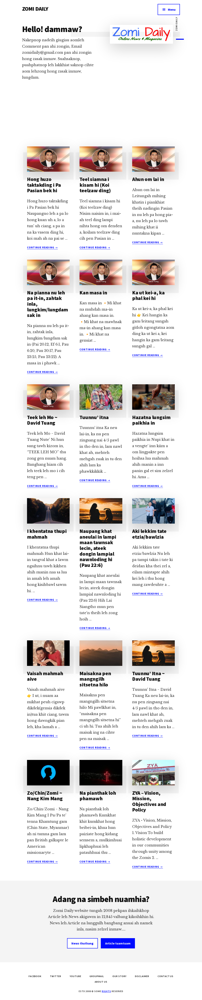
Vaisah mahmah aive (45, 676)
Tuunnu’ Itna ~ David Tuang (148, 676)
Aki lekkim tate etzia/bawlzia (149, 534)
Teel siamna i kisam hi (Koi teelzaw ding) (95, 185)
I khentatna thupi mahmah (47, 534)
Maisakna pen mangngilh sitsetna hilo (95, 679)
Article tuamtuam (118, 943)
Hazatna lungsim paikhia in (151, 420)
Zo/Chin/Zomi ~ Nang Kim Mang (45, 796)
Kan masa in (93, 292)
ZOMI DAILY (35, 8)
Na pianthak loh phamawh (97, 796)
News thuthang (82, 943)
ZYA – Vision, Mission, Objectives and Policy (149, 801)
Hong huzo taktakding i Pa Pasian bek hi (44, 185)
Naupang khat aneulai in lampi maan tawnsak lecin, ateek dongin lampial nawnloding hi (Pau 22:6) (97, 548)
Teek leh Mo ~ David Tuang (42, 420)
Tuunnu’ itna (93, 417)
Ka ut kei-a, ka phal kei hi (148, 295)
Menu (172, 9)
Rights (106, 991)
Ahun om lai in (148, 179)
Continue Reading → (42, 247)
